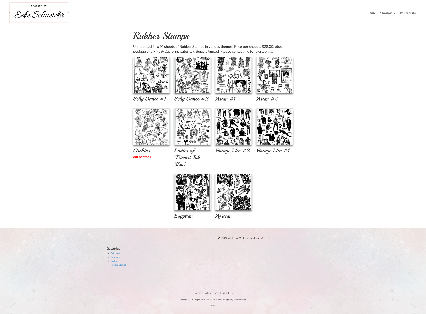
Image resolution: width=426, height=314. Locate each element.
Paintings (115, 253)
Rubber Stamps (118, 264)
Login (213, 305)
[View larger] (151, 75)
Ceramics (115, 257)
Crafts (114, 261)
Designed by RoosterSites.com (234, 300)
